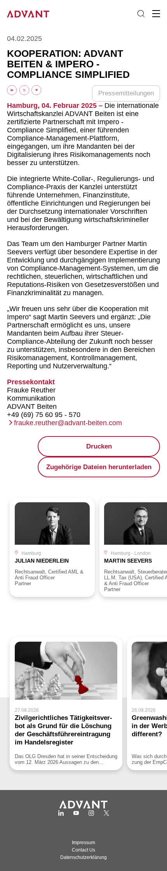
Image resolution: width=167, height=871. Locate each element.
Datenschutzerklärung (83, 857)
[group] (52, 547)
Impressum (83, 842)
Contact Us (83, 850)
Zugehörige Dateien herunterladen (98, 467)
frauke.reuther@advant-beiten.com (68, 423)
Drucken (99, 446)
